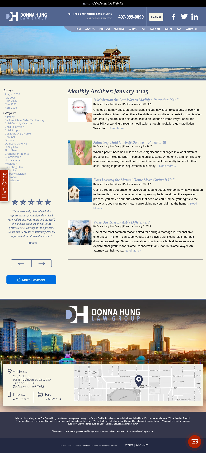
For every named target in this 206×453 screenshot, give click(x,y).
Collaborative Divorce (18, 133)
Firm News (11, 150)
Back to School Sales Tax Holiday (24, 120)
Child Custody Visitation (19, 123)
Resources (155, 28)
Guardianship (13, 157)
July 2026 (10, 97)
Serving (133, 28)
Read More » (117, 128)
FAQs (143, 28)
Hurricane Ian (13, 160)
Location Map (137, 383)
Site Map (129, 445)
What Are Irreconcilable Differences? (121, 222)
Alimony (9, 117)
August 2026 (12, 94)
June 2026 (11, 101)
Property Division (15, 173)
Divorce (9, 140)
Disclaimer (142, 445)
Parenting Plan (14, 167)
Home (78, 28)
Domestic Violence (16, 143)
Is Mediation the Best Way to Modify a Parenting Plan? (136, 100)
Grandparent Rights (17, 153)
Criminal (10, 137)
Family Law (104, 28)
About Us (90, 28)
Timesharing (12, 180)
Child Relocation (14, 127)
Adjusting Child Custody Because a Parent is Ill (129, 142)
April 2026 (11, 107)
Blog (179, 28)
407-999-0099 (131, 16)
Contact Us (191, 28)
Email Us (156, 17)
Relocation (11, 177)
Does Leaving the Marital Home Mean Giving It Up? (134, 180)
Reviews (168, 28)
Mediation (119, 28)
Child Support (13, 130)
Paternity (10, 170)
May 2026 (10, 104)
